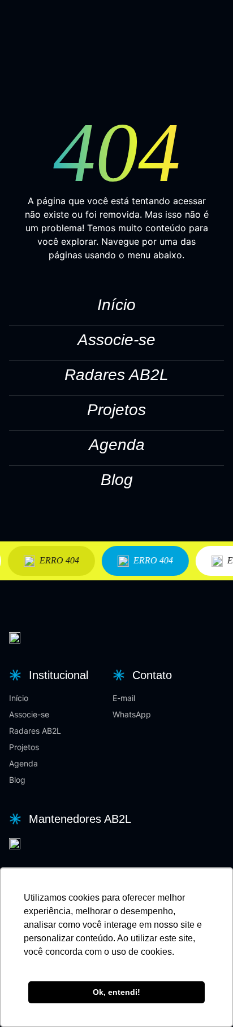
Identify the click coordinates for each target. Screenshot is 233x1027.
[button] (47, 675)
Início (116, 305)
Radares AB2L (116, 375)
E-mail (124, 698)
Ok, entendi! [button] (116, 992)
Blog (117, 479)
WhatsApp (132, 714)
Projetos (116, 409)
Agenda (117, 444)
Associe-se (116, 340)
